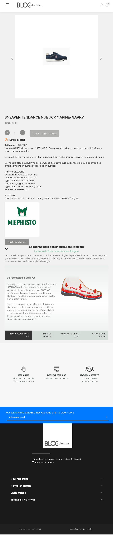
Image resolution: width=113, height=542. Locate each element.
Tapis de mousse (47, 335)
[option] (56, 57)
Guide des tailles (17, 242)
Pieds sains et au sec (69, 335)
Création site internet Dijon (81, 529)
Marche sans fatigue (99, 335)
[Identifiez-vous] (101, 4)
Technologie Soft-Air (20, 335)
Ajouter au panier (46, 134)
